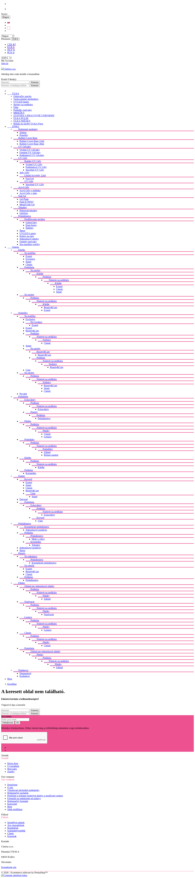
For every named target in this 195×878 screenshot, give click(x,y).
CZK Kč (11, 44)
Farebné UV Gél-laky (30, 152)
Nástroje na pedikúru (56, 280)
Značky (11, 771)
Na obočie (27, 565)
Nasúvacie (27, 601)
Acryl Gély (21, 187)
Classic (29, 264)
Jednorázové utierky (29, 239)
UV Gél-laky (22, 146)
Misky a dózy (38, 539)
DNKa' (13, 126)
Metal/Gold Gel (27, 204)
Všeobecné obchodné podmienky (23, 790)
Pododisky (27, 439)
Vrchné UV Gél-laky (30, 149)
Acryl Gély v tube (28, 193)
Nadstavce (20, 670)
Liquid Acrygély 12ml (33, 175)
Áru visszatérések (15, 825)
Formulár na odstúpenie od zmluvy (24, 798)
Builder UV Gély (30, 161)
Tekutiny (20, 207)
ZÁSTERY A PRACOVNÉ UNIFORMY (34, 115)
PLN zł (10, 52)
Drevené (24, 499)
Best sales (12, 769)
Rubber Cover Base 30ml (32, 144)
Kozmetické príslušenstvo (34, 526)
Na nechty (33, 270)
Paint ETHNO (27, 202)
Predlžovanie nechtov (32, 219)
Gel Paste (24, 199)
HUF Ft (11, 50)
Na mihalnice (28, 556)
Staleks (13, 247)
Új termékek (13, 766)
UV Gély (20, 158)
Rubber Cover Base (25, 138)
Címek (10, 833)
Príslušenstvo (22, 216)
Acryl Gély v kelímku (30, 190)
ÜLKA (13, 93)
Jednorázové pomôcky (36, 530)
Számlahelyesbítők (16, 830)
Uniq (28, 370)
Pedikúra (44, 277)
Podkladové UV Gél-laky (32, 155)
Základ (47, 452)
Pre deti (23, 393)
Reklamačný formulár (17, 801)
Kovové (26, 479)
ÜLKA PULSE (20, 118)
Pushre (19, 476)
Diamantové (25, 673)
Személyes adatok (16, 822)
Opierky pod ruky (28, 241)
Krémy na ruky (27, 236)
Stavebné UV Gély (35, 170)
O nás (10, 787)
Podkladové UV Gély (36, 167)
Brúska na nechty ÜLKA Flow (28, 123)
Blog (9, 679)
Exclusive (30, 259)
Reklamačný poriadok (17, 793)
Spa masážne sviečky (30, 244)
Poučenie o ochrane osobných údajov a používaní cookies (35, 795)
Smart (28, 261)
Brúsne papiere (51, 455)
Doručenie (12, 784)
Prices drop (12, 763)
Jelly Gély (24, 172)
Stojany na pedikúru (23, 104)
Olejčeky (24, 213)
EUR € (10, 47)
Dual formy (31, 225)
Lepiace (47, 436)
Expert (29, 256)
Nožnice (44, 340)
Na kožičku (27, 253)
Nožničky (20, 313)
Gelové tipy (31, 222)
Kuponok (11, 836)
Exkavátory (27, 399)
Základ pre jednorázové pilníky (37, 586)
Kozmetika (31, 473)
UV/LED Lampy (28, 233)
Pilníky (25, 421)
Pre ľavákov (34, 322)
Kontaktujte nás (8, 867)
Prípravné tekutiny (28, 210)
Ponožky (24, 135)
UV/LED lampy (21, 102)
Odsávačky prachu (22, 96)
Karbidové (25, 676)
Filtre (15, 107)
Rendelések (12, 828)
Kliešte (19, 250)
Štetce (22, 230)
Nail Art (19, 196)
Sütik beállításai (14, 809)
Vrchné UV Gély (34, 164)
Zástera (23, 132)
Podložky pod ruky (22, 110)
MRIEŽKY (19, 112)
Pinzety (32, 412)
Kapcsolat (12, 804)
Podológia (27, 267)
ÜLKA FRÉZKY (22, 121)
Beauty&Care (50, 307)
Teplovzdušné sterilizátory (26, 99)
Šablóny (30, 228)
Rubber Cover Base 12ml (32, 141)
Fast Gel (30, 178)
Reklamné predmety (25, 129)
